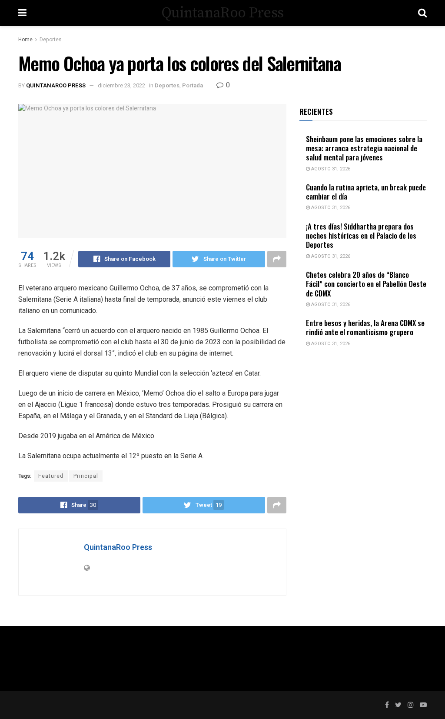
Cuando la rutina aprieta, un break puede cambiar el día (366, 192)
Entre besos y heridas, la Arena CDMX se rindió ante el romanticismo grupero (365, 327)
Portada (192, 85)
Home (25, 39)
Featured (50, 476)
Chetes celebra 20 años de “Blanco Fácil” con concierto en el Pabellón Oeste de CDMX (366, 284)
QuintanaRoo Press (222, 13)
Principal (85, 476)
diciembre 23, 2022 (121, 85)
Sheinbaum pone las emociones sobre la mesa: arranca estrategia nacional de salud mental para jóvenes (364, 148)
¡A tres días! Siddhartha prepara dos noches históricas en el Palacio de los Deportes (361, 235)
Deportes (51, 39)
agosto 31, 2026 (330, 169)
